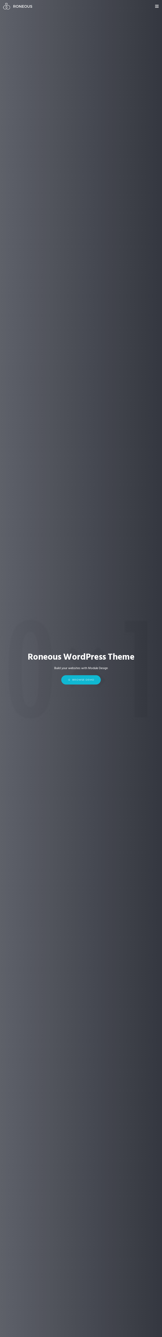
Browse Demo (83, 679)
